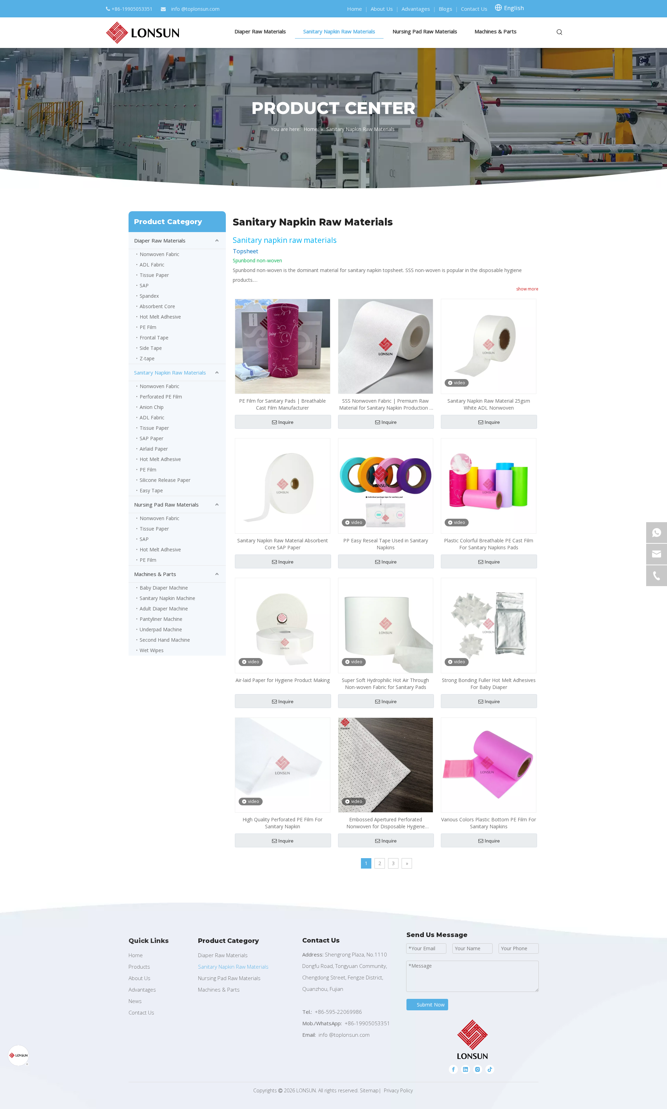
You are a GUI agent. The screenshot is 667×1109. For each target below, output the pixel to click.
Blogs (445, 8)
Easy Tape (151, 490)
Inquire (286, 422)
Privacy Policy (398, 1090)
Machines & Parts (155, 573)
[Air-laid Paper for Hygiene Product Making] (282, 625)
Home (354, 8)
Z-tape (147, 358)
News (135, 1000)
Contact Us (474, 8)
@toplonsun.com (200, 9)
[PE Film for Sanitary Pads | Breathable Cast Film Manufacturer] (282, 346)
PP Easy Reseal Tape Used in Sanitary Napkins (385, 544)
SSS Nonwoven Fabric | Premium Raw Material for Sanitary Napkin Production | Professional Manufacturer (385, 404)
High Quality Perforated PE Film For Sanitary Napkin (282, 823)
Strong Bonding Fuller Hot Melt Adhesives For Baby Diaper (489, 683)
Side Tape (151, 348)
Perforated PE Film (161, 396)
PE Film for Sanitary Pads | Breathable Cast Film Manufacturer (282, 404)
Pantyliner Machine (161, 619)
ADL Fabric (152, 264)
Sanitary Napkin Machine (167, 598)
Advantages (416, 8)
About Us (382, 8)
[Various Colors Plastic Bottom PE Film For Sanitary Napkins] (488, 764)
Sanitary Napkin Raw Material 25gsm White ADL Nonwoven (488, 404)
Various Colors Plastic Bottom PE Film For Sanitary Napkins (488, 823)
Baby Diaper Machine (164, 587)
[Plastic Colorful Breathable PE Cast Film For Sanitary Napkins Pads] (488, 485)
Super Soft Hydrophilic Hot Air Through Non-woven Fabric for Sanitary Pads (385, 683)
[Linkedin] (465, 1069)
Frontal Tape (154, 337)
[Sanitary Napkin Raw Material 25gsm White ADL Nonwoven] (488, 346)
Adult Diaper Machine (164, 608)
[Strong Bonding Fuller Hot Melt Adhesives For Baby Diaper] (488, 625)
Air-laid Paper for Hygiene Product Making (283, 680)
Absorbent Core (157, 306)
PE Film (148, 327)
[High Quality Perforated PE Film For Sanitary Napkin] (282, 764)
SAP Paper (151, 438)
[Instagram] (477, 1069)
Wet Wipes (152, 650)
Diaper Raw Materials (160, 240)
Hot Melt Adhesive (160, 316)
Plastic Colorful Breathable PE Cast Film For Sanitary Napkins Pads (488, 544)
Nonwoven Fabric (159, 254)
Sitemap (369, 1090)
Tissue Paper (154, 275)
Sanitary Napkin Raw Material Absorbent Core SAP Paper (282, 544)
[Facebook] (453, 1069)
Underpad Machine (161, 629)
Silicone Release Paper (165, 480)
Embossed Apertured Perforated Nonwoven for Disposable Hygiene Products (385, 823)
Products (139, 966)
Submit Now (431, 1004)
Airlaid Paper (154, 448)
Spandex (149, 296)
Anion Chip (152, 407)
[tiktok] (489, 1069)
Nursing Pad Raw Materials (166, 504)
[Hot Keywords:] (559, 32)
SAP (144, 285)
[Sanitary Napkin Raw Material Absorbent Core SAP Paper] (282, 485)
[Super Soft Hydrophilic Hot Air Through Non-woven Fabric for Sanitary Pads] (385, 625)
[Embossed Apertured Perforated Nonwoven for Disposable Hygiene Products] (385, 764)
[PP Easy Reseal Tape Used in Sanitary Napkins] (385, 485)
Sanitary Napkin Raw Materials (170, 372)
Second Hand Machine (165, 639)
